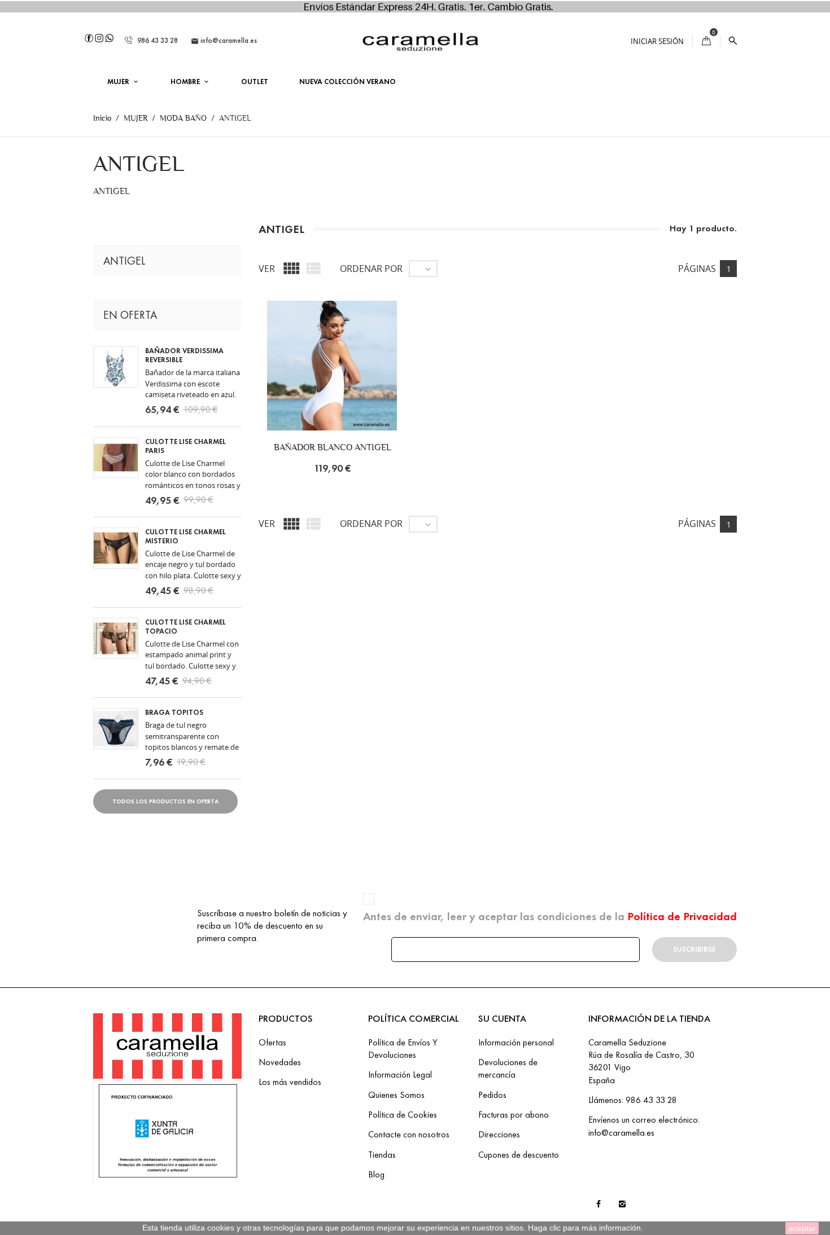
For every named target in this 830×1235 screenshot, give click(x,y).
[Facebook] (89, 37)
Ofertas (272, 1042)
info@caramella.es (224, 40)
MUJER (119, 81)
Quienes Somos (396, 1094)
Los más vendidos (290, 1081)
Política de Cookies (402, 1114)
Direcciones (499, 1134)
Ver (267, 268)
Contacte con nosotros (408, 1134)
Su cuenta (502, 1019)
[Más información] (392, 379)
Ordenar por (371, 268)
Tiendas (382, 1154)
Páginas (697, 268)
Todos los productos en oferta (165, 801)
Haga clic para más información (584, 1227)
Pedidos (492, 1094)
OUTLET (254, 81)
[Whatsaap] (109, 37)
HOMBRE (186, 81)
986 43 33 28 (157, 40)
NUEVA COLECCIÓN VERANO (347, 81)
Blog (376, 1174)
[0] (706, 40)
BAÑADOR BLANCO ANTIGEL (332, 447)
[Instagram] (99, 37)
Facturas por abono (513, 1114)
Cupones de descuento (518, 1154)
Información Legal (400, 1074)
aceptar (802, 1228)
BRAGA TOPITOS (174, 712)
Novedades (280, 1062)
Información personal (516, 1042)
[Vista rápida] (369, 379)
